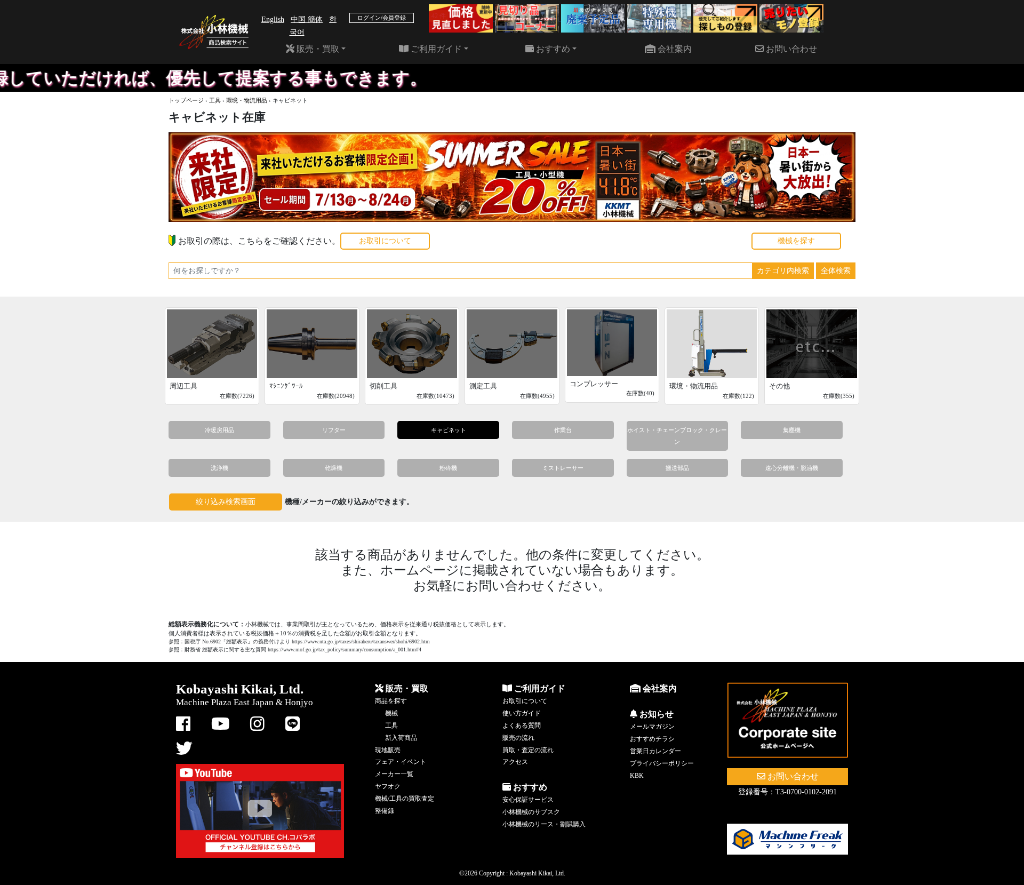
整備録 (384, 811)
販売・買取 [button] (316, 48)
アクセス (515, 762)
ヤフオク (388, 786)
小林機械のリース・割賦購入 (544, 824)
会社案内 (673, 48)
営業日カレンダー (655, 751)
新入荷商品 (401, 738)
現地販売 (388, 750)
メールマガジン (652, 726)
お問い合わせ (790, 48)
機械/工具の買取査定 (404, 798)
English (272, 19)
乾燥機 (333, 468)
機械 (391, 713)
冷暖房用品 (219, 430)
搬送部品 (677, 468)
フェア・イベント (400, 762)
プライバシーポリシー (662, 763)
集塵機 (792, 430)
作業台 (563, 430)
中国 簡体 (307, 19)
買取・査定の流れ (528, 750)
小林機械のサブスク (531, 812)
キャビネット (448, 430)
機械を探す (796, 241)
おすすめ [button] (552, 48)
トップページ (186, 100)
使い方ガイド (521, 713)
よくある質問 (521, 725)
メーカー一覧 (394, 774)
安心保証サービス (528, 799)
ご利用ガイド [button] (435, 48)
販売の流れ (518, 738)
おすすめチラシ (652, 739)
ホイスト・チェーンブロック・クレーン (677, 436)
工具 (215, 100)
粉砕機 (448, 468)
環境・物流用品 (246, 100)
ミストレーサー (562, 468)
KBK (637, 775)
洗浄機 (219, 468)
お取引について (385, 241)
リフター (334, 430)
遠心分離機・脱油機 (791, 468)
